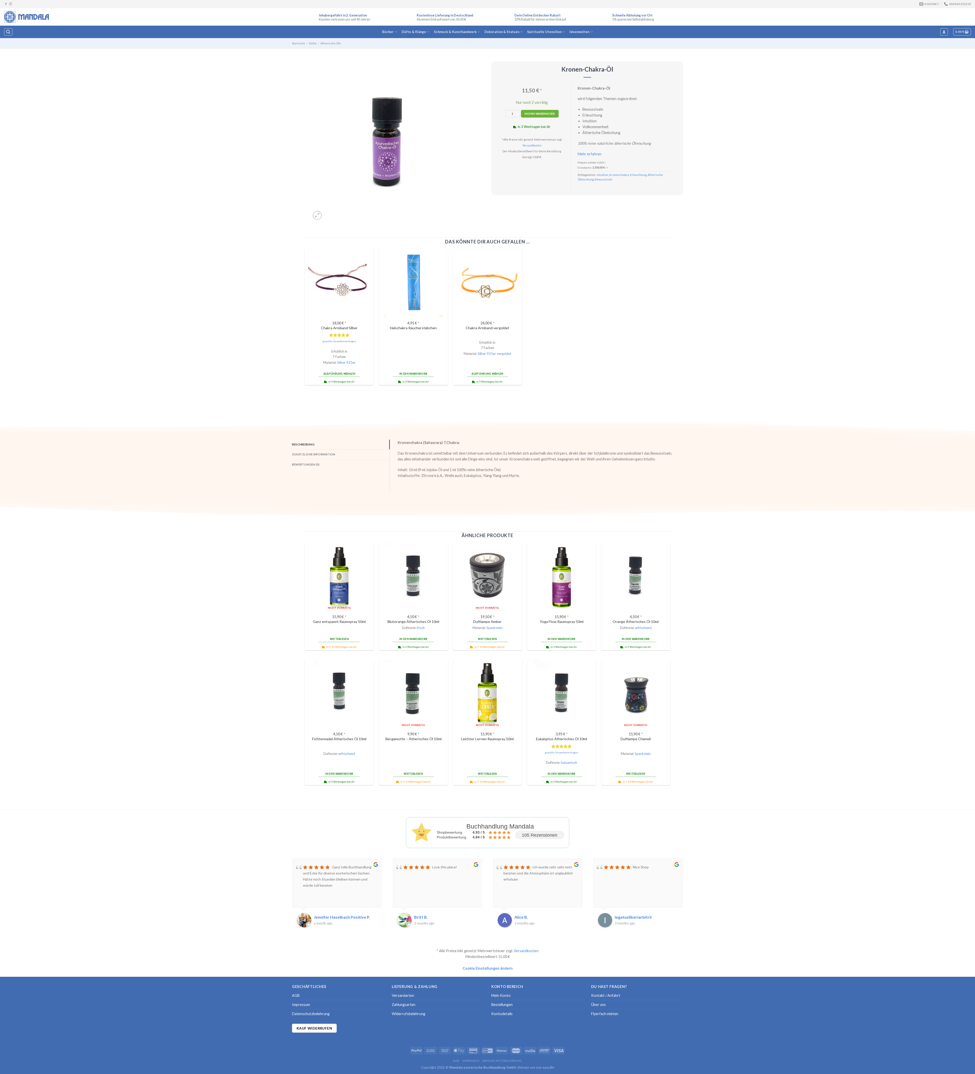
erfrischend (643, 628)
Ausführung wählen (339, 373)
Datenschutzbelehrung (311, 1014)
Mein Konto (501, 995)
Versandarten (403, 995)
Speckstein (494, 628)
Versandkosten (532, 145)
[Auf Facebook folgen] (6, 4)
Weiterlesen (339, 638)
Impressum (301, 1004)
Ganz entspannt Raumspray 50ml (339, 621)
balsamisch (569, 763)
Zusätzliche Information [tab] (313, 454)
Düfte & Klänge (414, 32)
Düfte (313, 43)
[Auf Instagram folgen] (10, 4)
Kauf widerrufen (314, 1028)
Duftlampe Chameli (636, 739)
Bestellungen (502, 1004)
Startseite (298, 43)
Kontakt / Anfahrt (605, 995)
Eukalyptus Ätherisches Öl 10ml (561, 739)
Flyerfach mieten (604, 1014)
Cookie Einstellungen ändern (488, 968)
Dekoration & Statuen (501, 32)
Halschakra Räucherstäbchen (413, 328)
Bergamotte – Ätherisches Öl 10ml (413, 739)
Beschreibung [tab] (303, 444)
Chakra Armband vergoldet (487, 328)
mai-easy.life (545, 1067)
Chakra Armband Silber (339, 328)
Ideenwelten (579, 32)
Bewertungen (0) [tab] (305, 464)
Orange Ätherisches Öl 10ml (636, 621)
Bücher (388, 32)
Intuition (602, 174)
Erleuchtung (638, 174)
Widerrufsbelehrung (408, 1014)
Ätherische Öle (330, 43)
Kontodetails (502, 1014)
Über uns (598, 1004)
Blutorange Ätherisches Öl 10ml (413, 621)
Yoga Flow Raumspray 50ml (561, 621)
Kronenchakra (619, 174)
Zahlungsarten (403, 1004)
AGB (296, 995)
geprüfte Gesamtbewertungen (339, 341)
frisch (421, 628)
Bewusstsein (603, 179)
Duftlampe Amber (487, 621)
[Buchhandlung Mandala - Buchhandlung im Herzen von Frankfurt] (27, 16)
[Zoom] (317, 215)
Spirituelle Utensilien (544, 32)
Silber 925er (346, 362)
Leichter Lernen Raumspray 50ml (487, 739)
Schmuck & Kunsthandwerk (455, 32)
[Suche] (8, 32)
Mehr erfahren (590, 154)
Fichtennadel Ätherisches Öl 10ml (339, 739)
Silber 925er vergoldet (494, 354)
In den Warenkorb (540, 113)
